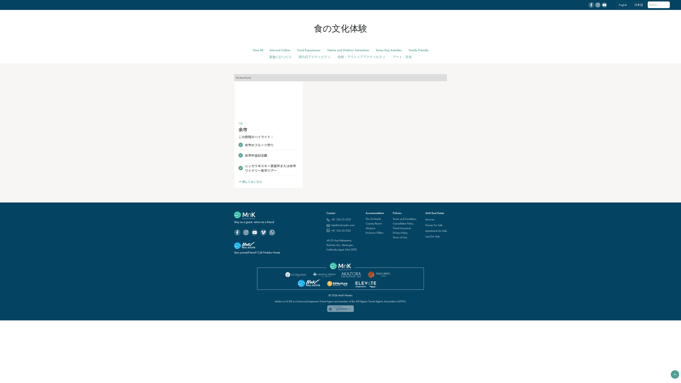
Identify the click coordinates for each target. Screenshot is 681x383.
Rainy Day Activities (389, 50)
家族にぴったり (280, 57)
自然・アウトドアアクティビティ (362, 57)
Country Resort (374, 223)
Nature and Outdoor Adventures (348, 50)
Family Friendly (418, 50)
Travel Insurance (402, 228)
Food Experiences (308, 50)
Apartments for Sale (436, 231)
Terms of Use (400, 237)
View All (258, 50)
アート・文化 (402, 57)
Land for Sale (432, 236)
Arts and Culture (280, 50)
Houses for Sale (434, 225)
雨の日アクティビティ (315, 57)
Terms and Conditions (404, 219)
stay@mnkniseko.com (343, 225)
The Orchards (373, 219)
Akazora (370, 228)
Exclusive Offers (374, 233)
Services (429, 219)
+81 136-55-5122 (341, 219)
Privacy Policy (400, 233)
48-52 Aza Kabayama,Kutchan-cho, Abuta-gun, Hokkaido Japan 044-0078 (341, 244)
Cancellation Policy (403, 223)
